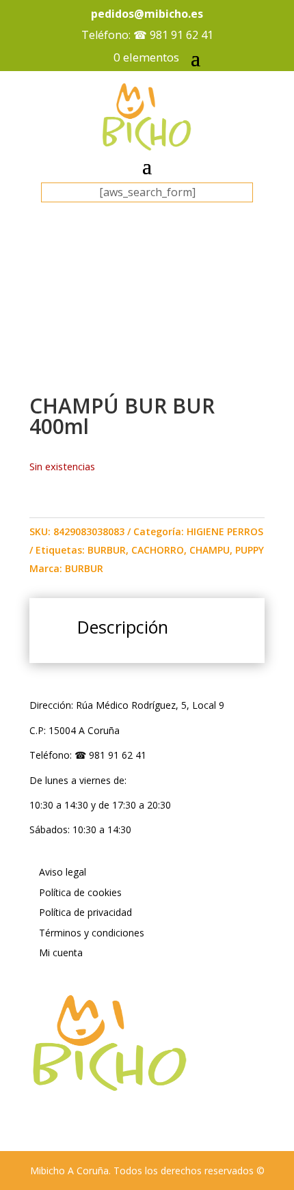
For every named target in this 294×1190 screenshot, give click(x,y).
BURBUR (107, 549)
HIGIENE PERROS (225, 531)
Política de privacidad (85, 912)
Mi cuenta (61, 952)
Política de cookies (80, 892)
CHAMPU (209, 549)
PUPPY (249, 549)
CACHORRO (157, 549)
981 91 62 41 (181, 34)
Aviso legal (62, 871)
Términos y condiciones (91, 932)
